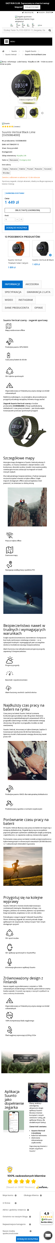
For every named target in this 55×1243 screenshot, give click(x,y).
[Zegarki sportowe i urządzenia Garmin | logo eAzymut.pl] (27, 19)
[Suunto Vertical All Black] (43, 248)
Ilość (7, 216)
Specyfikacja (13, 292)
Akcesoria (32, 284)
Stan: (4, 148)
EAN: (4, 144)
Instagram (25, 299)
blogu (25, 1216)
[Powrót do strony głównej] (3, 51)
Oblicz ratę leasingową (27, 210)
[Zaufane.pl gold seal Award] (9, 1169)
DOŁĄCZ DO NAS (32, 7)
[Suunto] (6, 123)
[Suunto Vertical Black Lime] (21, 112)
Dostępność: (7, 152)
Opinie (38, 307)
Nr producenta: (8, 141)
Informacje (12, 284)
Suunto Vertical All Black (43, 260)
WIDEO (9, 299)
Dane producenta (17, 307)
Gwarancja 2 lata (38, 292)
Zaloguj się (28, 12)
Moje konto (8, 1195)
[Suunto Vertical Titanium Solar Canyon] (19, 248)
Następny (42, 113)
